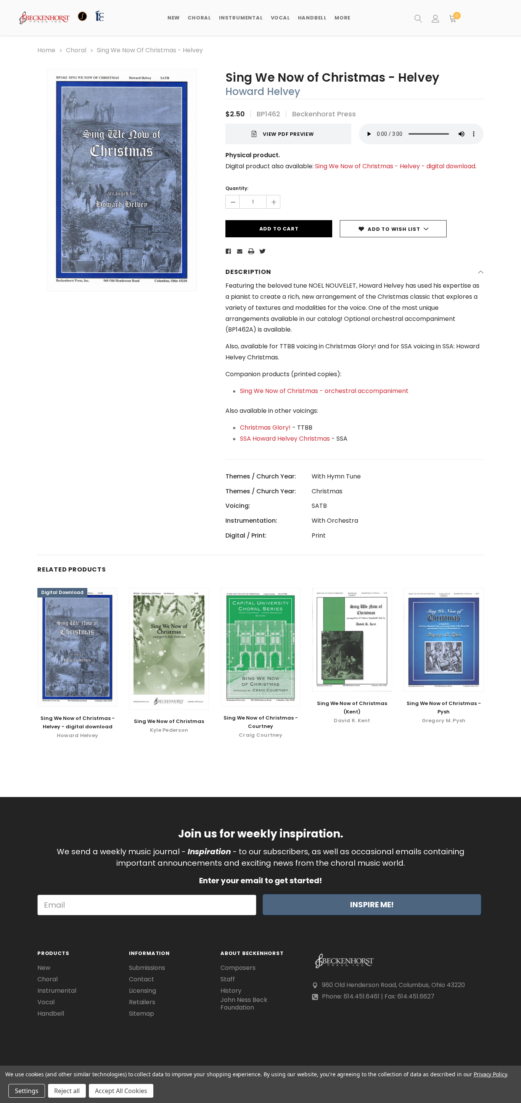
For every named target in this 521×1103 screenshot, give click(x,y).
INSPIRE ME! (372, 904)
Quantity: (236, 188)
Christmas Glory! (265, 427)
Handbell (50, 1014)
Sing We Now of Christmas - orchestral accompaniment (324, 390)
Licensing (142, 991)
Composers (238, 968)
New (173, 17)
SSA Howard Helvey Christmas (285, 438)
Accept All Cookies (121, 1091)
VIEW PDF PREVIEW (288, 134)
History (230, 991)
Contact (141, 979)
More (342, 17)
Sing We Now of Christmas (169, 721)
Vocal (46, 1002)
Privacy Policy (490, 1074)
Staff (227, 979)
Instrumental (56, 991)
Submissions (147, 968)
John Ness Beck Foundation (243, 1003)
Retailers (142, 1002)
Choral (47, 979)
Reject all (67, 1091)
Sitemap (141, 1014)
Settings (27, 1091)
